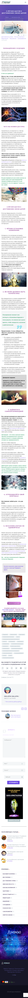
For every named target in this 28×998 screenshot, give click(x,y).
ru (15, 975)
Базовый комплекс (9, 873)
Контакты (18, 972)
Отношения (6, 904)
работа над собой (15, 646)
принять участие (14, 820)
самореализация (19, 653)
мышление (20, 641)
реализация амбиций (17, 648)
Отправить (13, 782)
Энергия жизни (7, 915)
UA (13, 975)
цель (10, 655)
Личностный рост (19, 37)
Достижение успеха (7, 37)
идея (18, 636)
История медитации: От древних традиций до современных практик (16, 837)
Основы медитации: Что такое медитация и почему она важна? (16, 845)
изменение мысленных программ (11, 639)
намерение (5, 643)
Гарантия (11, 968)
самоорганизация (7, 653)
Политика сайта (19, 968)
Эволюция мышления (8, 657)
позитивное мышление (17, 643)
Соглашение (7, 970)
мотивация (11, 641)
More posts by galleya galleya (14, 701)
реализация (6, 648)
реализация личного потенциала (10, 650)
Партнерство (11, 972)
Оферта (5, 968)
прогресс (5, 646)
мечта (4, 641)
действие (22, 634)
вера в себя (13, 634)
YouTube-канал (8, 609)
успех (4, 655)
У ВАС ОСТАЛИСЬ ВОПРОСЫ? (14, 949)
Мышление (13, 38)
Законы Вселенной (9, 887)
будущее (5, 634)
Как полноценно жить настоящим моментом (16, 717)
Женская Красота (8, 884)
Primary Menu (25, 2)
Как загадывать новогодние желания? (15, 852)
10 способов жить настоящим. (15, 859)
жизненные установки (8, 636)
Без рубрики (6, 877)
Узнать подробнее (14, 603)
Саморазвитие (22, 38)
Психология (7, 908)
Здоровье (6, 891)
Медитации (4, 38)
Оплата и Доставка (17, 970)
